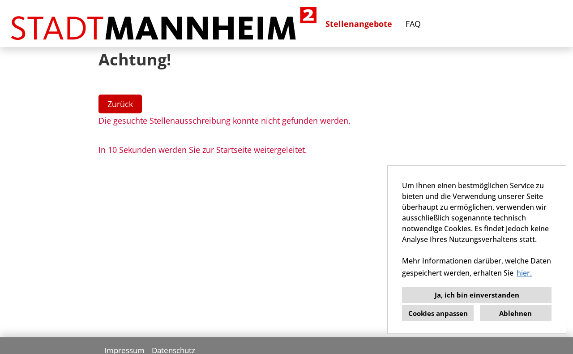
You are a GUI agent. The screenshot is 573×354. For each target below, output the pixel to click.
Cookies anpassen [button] (438, 313)
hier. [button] (524, 273)
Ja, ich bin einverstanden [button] (477, 294)
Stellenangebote (358, 23)
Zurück (120, 104)
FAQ (413, 23)
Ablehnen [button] (515, 313)
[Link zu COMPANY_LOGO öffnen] (163, 23)
